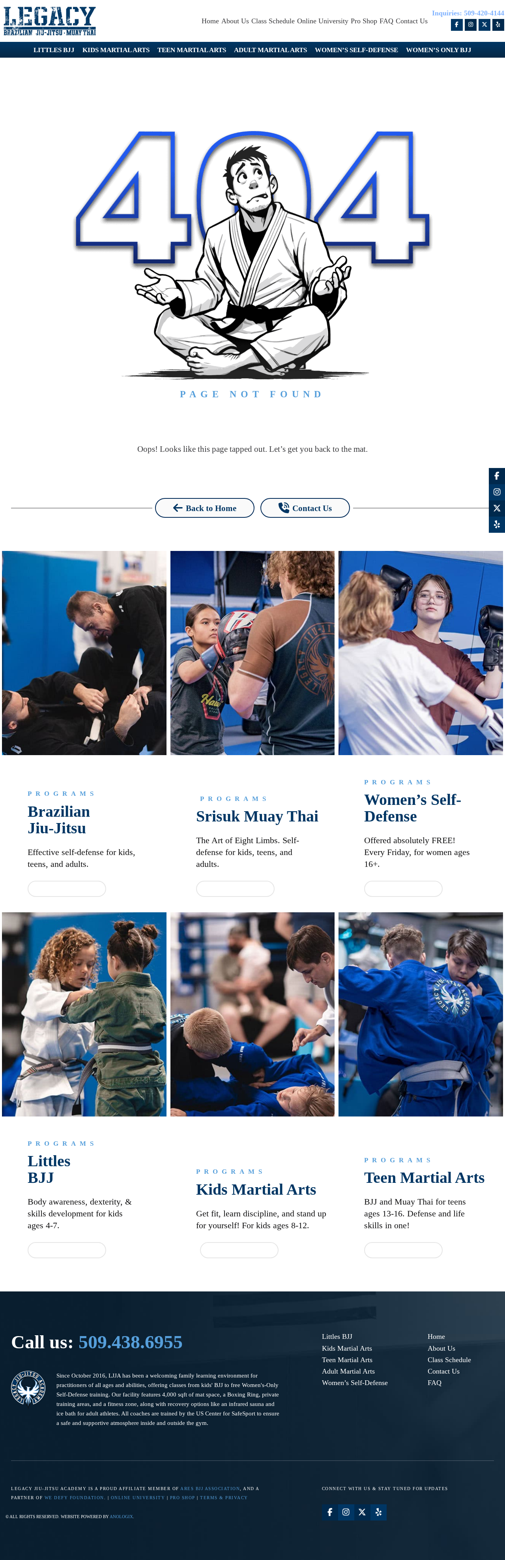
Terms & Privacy (224, 1497)
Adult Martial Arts (348, 1371)
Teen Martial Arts (424, 1177)
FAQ (434, 1383)
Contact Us (444, 1371)
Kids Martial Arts (256, 1189)
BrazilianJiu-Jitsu (59, 820)
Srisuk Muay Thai (257, 816)
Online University (138, 1497)
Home (436, 1336)
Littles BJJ (337, 1336)
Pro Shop (182, 1497)
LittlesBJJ (49, 1169)
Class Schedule (449, 1360)
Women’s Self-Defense (412, 808)
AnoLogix (121, 1516)
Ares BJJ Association (210, 1488)
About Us (441, 1348)
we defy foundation (74, 1497)
